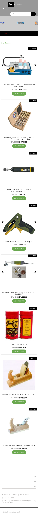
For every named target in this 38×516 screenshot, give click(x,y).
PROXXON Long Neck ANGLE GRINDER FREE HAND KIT (19, 293)
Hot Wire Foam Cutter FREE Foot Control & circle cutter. (19, 86)
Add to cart (19, 93)
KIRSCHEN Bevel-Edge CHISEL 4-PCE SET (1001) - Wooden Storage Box (19, 138)
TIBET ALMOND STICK (19, 344)
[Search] (33, 14)
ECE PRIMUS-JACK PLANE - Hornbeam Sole (19, 445)
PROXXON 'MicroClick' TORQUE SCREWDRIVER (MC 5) (19, 190)
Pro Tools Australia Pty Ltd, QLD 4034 (17, 495)
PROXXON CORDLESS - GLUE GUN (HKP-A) (19, 242)
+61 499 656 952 (9, 498)
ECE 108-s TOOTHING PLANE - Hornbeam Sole (19, 395)
